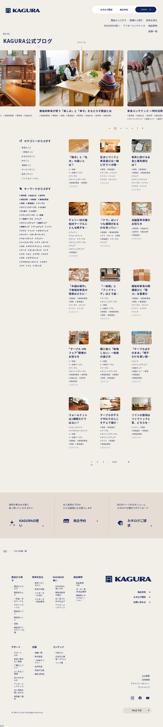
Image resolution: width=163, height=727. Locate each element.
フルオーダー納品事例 (39, 600)
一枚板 (40, 215)
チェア (39, 218)
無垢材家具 (44, 199)
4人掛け (43, 207)
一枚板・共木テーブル (19, 599)
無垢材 (33, 199)
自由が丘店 (39, 670)
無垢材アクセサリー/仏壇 (19, 630)
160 (115, 462)
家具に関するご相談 (19, 660)
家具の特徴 (39, 589)
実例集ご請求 (19, 697)
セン (29, 254)
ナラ (38, 242)
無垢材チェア (19, 593)
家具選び (31, 203)
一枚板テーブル (27, 218)
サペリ (47, 246)
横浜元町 (24, 199)
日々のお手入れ (19, 678)
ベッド (32, 230)
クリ (23, 265)
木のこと (25, 160)
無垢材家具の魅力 (60, 593)
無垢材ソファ (19, 612)
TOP (5, 551)
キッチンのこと (28, 169)
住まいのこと (27, 174)
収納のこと (26, 165)
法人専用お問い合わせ (19, 691)
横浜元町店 (39, 674)
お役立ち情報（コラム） (60, 657)
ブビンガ (37, 265)
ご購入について (19, 666)
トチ (46, 250)
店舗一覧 (38, 652)
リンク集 (59, 662)
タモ (23, 246)
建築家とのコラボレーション (81, 598)
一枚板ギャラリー (39, 661)
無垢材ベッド (19, 618)
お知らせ (59, 652)
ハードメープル (27, 242)
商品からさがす (19, 587)
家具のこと (26, 147)
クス (23, 254)
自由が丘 (32, 195)
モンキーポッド (35, 250)
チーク (23, 250)
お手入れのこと (28, 156)
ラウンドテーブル (28, 215)
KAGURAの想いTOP (60, 587)
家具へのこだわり (39, 584)
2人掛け (33, 211)
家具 (23, 203)
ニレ (29, 265)
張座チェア (25, 226)
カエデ (44, 261)
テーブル (41, 203)
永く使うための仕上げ (60, 599)
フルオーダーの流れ (39, 594)
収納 (16, 623)
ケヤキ (37, 254)
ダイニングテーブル (29, 207)
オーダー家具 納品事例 (81, 590)
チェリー (39, 238)
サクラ (45, 254)
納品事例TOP (80, 584)
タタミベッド (43, 230)
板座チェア (42, 222)
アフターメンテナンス (60, 606)
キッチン (24, 234)
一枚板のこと (27, 152)
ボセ (23, 258)
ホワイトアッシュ (35, 246)
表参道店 (38, 656)
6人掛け (24, 211)
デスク (23, 230)
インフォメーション (30, 178)
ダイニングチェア (28, 222)
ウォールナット (27, 238)
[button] (109, 128)
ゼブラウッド (33, 258)
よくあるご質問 (19, 672)
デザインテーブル (19, 606)
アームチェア (38, 226)
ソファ (49, 226)
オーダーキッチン (38, 234)
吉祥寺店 (38, 666)
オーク (45, 242)
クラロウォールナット (30, 261)
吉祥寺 (42, 195)
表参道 (23, 195)
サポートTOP (18, 653)
